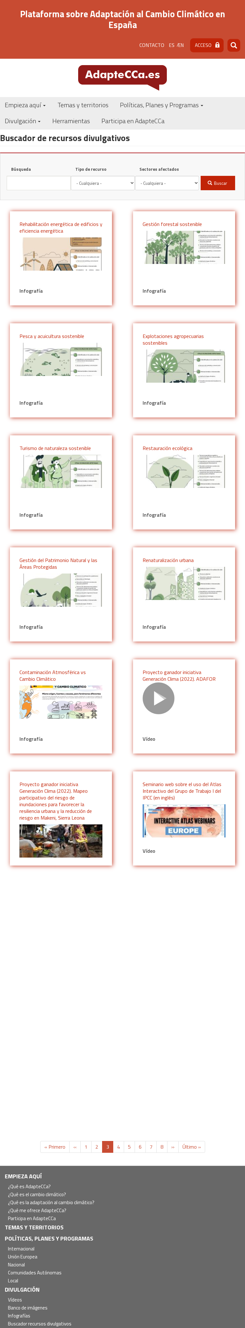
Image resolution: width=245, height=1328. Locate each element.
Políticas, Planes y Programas (160, 105)
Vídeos (15, 1300)
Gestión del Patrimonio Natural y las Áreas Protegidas (58, 563)
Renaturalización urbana (168, 560)
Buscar (220, 183)
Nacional (16, 1265)
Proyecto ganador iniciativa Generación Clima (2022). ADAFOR (179, 675)
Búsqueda (21, 169)
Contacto (151, 45)
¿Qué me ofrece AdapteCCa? (37, 1210)
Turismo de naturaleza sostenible (55, 448)
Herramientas (71, 121)
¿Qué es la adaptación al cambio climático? (51, 1202)
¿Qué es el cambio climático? (37, 1194)
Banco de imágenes (28, 1308)
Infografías (19, 1316)
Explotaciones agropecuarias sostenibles (173, 339)
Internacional (21, 1249)
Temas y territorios (82, 105)
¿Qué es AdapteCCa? (29, 1186)
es (171, 45)
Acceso (203, 45)
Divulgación (21, 121)
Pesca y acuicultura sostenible (51, 336)
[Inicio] (122, 77)
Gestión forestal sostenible (172, 224)
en (181, 45)
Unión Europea (22, 1257)
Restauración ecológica (167, 448)
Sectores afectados (159, 169)
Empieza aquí (23, 105)
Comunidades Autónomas (35, 1273)
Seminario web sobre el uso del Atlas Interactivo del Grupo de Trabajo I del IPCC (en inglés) (182, 790)
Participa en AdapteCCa (133, 121)
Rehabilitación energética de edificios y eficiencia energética (60, 227)
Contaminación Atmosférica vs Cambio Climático (52, 675)
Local (13, 1281)
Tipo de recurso (91, 169)
